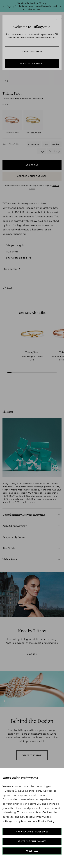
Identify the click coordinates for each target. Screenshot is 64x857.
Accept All (32, 851)
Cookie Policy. (46, 821)
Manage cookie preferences (32, 832)
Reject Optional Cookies (32, 841)
